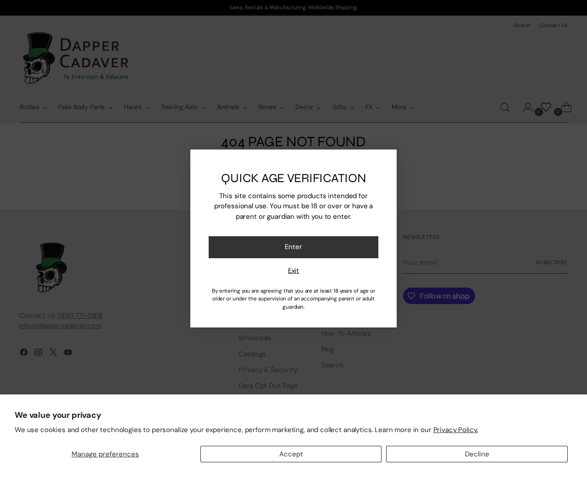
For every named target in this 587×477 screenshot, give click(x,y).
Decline (477, 454)
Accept (291, 454)
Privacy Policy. (455, 429)
